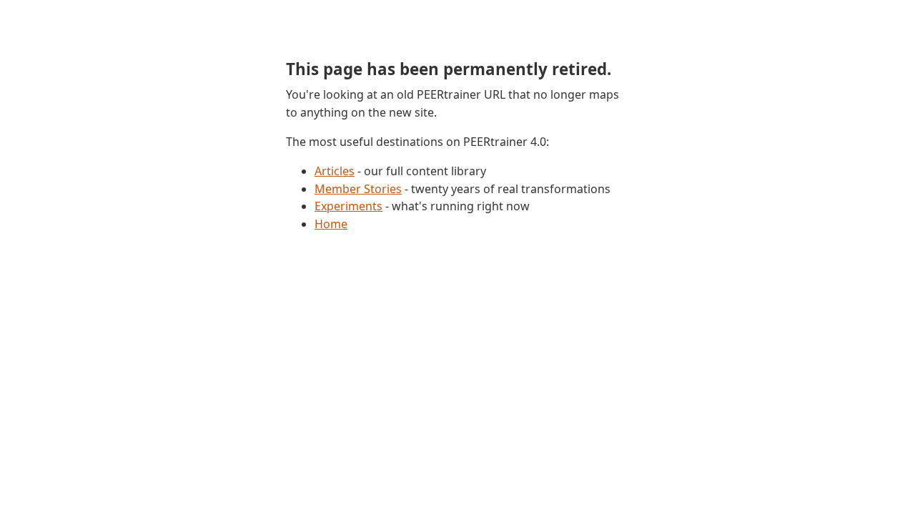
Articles (335, 171)
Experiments (348, 206)
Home (331, 224)
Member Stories (358, 189)
